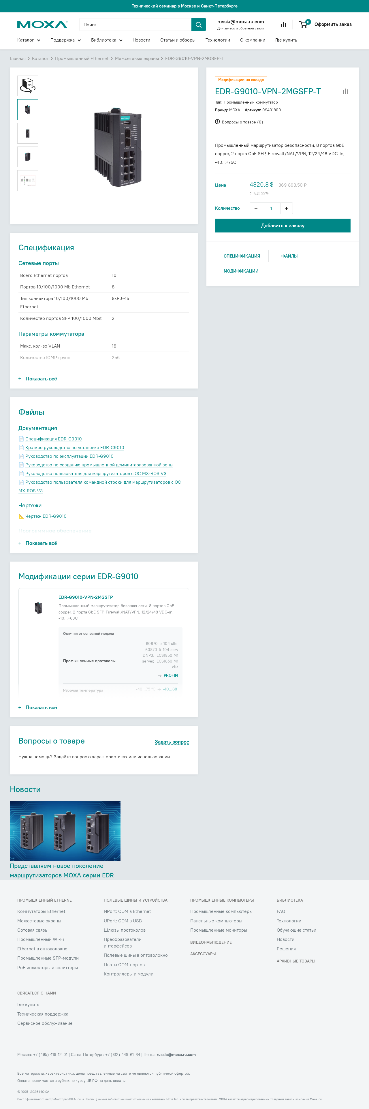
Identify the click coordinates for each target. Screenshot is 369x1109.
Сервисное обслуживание (45, 1023)
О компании (252, 40)
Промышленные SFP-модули (48, 958)
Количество (227, 208)
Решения (286, 949)
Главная (18, 58)
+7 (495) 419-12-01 (50, 1054)
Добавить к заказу (282, 225)
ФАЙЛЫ (289, 256)
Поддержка (62, 40)
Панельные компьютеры (216, 921)
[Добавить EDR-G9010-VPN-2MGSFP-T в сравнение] (346, 91)
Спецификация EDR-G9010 (53, 439)
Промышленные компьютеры (221, 911)
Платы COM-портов (124, 964)
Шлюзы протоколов (125, 930)
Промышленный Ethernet (82, 58)
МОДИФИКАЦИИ (241, 271)
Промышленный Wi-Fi (40, 939)
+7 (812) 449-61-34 (122, 1054)
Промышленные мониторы (218, 930)
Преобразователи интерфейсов (123, 942)
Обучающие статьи (296, 930)
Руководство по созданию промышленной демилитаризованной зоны (99, 465)
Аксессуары (203, 953)
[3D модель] (27, 86)
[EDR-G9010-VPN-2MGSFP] (38, 607)
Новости (141, 40)
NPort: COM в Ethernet (127, 911)
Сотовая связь (32, 930)
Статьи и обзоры (177, 40)
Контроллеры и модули (128, 974)
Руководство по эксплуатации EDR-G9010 (69, 456)
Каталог (25, 40)
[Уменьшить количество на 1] (256, 208)
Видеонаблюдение (211, 942)
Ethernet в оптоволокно (42, 949)
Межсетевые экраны (137, 58)
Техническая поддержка (42, 1014)
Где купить (286, 40)
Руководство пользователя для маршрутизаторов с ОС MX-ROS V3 (95, 473)
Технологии (218, 40)
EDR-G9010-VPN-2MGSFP (86, 597)
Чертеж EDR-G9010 (46, 516)
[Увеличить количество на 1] (286, 208)
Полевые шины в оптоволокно (136, 955)
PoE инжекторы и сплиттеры (47, 967)
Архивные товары (296, 961)
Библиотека (103, 40)
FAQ (281, 911)
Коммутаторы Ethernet (41, 911)
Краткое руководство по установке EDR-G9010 (74, 447)
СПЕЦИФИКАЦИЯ (242, 256)
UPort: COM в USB (123, 921)
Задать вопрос (172, 742)
